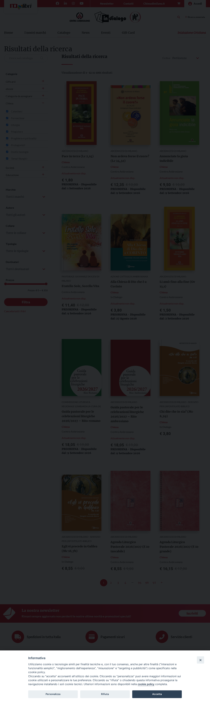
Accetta (157, 694)
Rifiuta (105, 694)
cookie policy (146, 684)
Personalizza (53, 694)
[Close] (200, 660)
